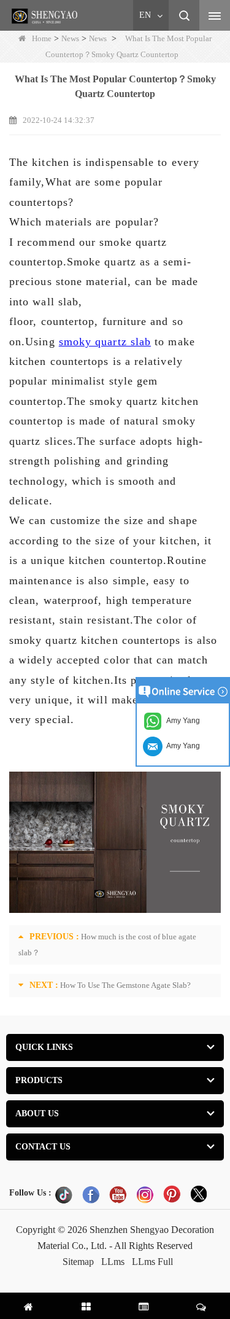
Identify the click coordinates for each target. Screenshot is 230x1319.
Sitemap (78, 1261)
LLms (113, 1261)
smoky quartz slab (105, 341)
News (70, 38)
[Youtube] (118, 1194)
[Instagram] (145, 1194)
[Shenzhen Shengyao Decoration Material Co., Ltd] (46, 16)
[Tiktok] (64, 1194)
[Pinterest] (172, 1194)
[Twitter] (199, 1194)
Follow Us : (30, 1192)
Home (42, 38)
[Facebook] (91, 1194)
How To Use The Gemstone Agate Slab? (125, 985)
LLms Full (152, 1261)
